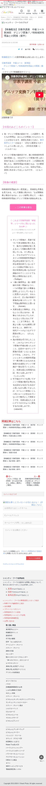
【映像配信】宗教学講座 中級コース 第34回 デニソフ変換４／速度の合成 (23, 451)
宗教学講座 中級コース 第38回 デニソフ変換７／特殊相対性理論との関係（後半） (22, 66)
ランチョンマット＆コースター (16, 702)
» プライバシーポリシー (12, 609)
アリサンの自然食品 (13, 672)
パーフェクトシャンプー (14, 748)
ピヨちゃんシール (12, 715)
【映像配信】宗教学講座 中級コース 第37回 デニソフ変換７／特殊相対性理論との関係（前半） (23, 426)
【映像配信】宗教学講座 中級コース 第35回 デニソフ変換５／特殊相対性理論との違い (23, 443)
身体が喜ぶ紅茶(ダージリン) (15, 669)
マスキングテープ (12, 718)
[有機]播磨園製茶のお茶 (14, 687)
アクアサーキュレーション (15, 757)
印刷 (28, 49)
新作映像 (33, 44)
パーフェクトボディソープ (15, 751)
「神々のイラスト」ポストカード (17, 660)
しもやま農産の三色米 (13, 690)
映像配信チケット (12, 632)
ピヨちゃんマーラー (13, 732)
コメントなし (39, 49)
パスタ (8, 684)
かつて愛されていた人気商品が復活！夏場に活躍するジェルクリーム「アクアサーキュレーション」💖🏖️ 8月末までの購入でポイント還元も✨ (24, 3)
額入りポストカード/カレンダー (17, 657)
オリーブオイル (11, 681)
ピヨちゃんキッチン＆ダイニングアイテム (20, 699)
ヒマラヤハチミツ (12, 663)
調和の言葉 (10, 651)
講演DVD (9, 635)
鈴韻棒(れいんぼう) (12, 741)
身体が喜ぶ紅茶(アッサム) (15, 666)
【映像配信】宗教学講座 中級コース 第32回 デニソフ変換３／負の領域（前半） (23, 468)
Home (3, 17)
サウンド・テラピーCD (14, 738)
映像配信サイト (8, 57)
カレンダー (10, 654)
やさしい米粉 (10, 693)
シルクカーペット (12, 708)
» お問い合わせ (8, 621)
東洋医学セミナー (12, 629)
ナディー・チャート (13, 648)
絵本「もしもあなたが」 (14, 642)
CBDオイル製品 (11, 760)
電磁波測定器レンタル (13, 769)
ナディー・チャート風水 (14, 705)
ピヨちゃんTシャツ (12, 721)
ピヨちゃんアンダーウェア (15, 729)
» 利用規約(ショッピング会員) (14, 615)
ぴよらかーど (10, 711)
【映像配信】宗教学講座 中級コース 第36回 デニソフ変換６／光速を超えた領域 (23, 434)
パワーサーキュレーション (15, 754)
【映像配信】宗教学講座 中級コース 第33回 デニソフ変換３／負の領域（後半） (23, 460)
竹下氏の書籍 (10, 638)
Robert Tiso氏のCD (12, 745)
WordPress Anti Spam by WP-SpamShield (13, 564)
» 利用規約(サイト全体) (11, 612)
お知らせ (41, 44)
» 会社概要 (7, 606)
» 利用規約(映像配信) (11, 618)
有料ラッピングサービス (14, 766)
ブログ (9, 17)
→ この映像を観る (23, 207)
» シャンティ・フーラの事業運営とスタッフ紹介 (21, 600)
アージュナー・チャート (14, 645)
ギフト (8, 763)
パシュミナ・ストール (13, 735)
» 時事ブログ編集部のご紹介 (13, 603)
